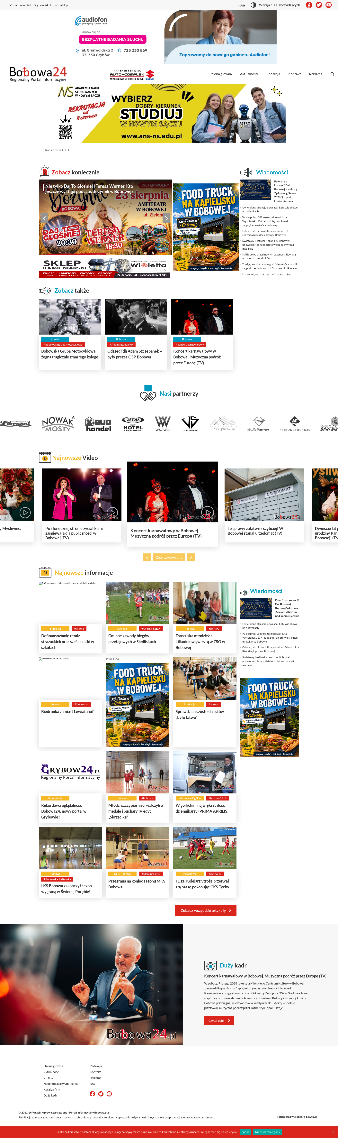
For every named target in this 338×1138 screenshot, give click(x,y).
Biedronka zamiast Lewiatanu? (67, 711)
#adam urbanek (150, 873)
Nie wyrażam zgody (267, 1131)
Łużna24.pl (61, 5)
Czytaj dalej (217, 1020)
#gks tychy (215, 873)
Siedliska (122, 628)
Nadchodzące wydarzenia (60, 1083)
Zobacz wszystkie (169, 557)
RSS (92, 1083)
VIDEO (48, 1077)
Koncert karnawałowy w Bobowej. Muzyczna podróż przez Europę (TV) (197, 357)
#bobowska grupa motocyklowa (63, 344)
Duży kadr (50, 1095)
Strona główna (220, 74)
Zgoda (245, 1131)
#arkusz (213, 704)
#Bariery (214, 628)
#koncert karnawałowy (190, 344)
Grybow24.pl (42, 5)
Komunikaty (55, 798)
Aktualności (249, 74)
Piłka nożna (190, 873)
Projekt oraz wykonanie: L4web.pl (296, 1116)
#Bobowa (147, 798)
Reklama (315, 74)
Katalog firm (51, 1089)
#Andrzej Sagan (150, 628)
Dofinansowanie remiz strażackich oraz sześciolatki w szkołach (67, 641)
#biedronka (81, 704)
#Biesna (79, 628)
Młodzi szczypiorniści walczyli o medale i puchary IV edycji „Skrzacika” (135, 811)
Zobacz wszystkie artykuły (203, 910)
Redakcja (273, 74)
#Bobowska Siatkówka (57, 879)
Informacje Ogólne (190, 798)
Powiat (55, 339)
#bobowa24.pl (217, 798)
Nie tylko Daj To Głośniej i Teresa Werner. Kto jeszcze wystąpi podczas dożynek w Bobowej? (89, 188)
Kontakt (294, 74)
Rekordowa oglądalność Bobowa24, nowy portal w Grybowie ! (63, 811)
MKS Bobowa (122, 873)
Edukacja (55, 628)
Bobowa (121, 339)
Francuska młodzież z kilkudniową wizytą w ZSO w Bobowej (200, 641)
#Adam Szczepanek (121, 344)
